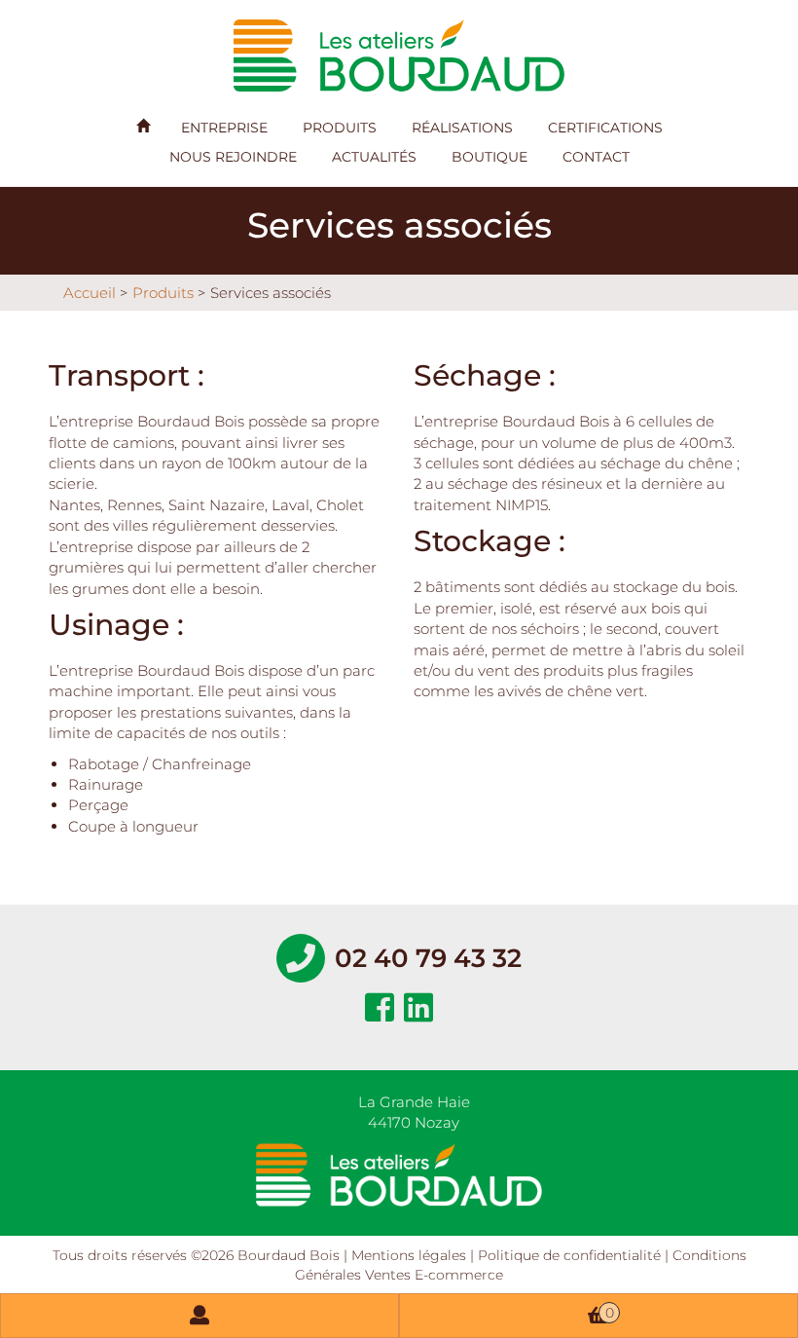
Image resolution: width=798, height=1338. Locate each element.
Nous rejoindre (233, 157)
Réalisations (462, 127)
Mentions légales (408, 1255)
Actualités (374, 157)
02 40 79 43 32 (428, 958)
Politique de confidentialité (569, 1255)
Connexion (199, 1316)
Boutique (489, 157)
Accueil (89, 292)
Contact (596, 157)
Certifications (605, 127)
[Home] (143, 125)
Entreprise (224, 127)
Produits (340, 127)
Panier (609, 1312)
